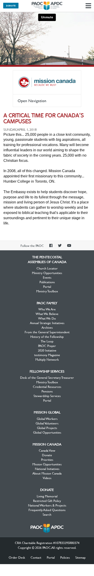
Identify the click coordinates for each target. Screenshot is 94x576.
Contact (36, 557)
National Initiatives (47, 469)
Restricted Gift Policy (47, 501)
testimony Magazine (47, 355)
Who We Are (47, 309)
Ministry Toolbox (47, 291)
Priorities (47, 459)
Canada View (47, 450)
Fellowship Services (47, 371)
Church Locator (47, 268)
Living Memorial (47, 496)
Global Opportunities (47, 432)
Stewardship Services (47, 396)
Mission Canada (47, 82)
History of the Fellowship (47, 336)
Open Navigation (32, 100)
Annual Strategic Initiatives (47, 323)
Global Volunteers (47, 423)
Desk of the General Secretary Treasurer (47, 377)
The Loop (47, 341)
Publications (47, 282)
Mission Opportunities (47, 464)
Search (47, 514)
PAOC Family (47, 303)
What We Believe (47, 314)
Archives (47, 327)
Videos (47, 478)
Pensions (47, 391)
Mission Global (47, 412)
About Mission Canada (47, 473)
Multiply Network (47, 359)
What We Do (47, 318)
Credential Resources (47, 386)
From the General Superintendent (47, 332)
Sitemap (80, 557)
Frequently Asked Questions (47, 510)
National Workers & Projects (47, 505)
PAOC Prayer (47, 346)
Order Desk (17, 557)
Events (47, 277)
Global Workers (47, 418)
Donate (11, 5)
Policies (65, 557)
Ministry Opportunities (47, 273)
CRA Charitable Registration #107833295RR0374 (47, 543)
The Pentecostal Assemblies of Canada (47, 6)
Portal (47, 286)
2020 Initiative (47, 350)
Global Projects (47, 428)
